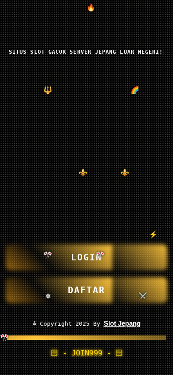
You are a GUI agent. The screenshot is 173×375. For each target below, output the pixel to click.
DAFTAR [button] (86, 290)
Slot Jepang (122, 323)
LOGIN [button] (86, 257)
